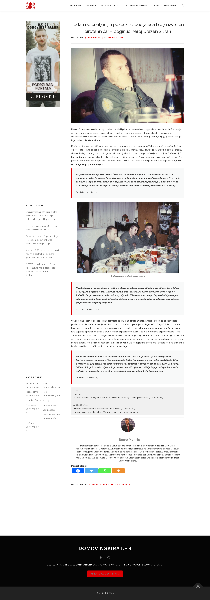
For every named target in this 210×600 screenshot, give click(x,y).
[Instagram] (107, 557)
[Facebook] (78, 470)
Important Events (33, 400)
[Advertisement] (43, 156)
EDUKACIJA (75, 5)
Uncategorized (50, 405)
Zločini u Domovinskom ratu (32, 427)
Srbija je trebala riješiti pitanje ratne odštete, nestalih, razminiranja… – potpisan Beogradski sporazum (41, 215)
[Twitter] (91, 470)
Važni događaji (49, 410)
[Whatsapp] (104, 470)
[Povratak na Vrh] (198, 587)
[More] (118, 470)
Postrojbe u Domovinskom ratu (32, 409)
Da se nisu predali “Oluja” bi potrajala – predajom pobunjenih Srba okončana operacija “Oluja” (43, 240)
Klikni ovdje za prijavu (105, 574)
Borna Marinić (116, 38)
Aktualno (93, 484)
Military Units (49, 400)
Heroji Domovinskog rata (115, 484)
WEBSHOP (91, 5)
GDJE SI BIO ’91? (109, 5)
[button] (181, 5)
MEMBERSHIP (170, 5)
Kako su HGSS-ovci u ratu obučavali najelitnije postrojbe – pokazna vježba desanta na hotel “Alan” (42, 254)
